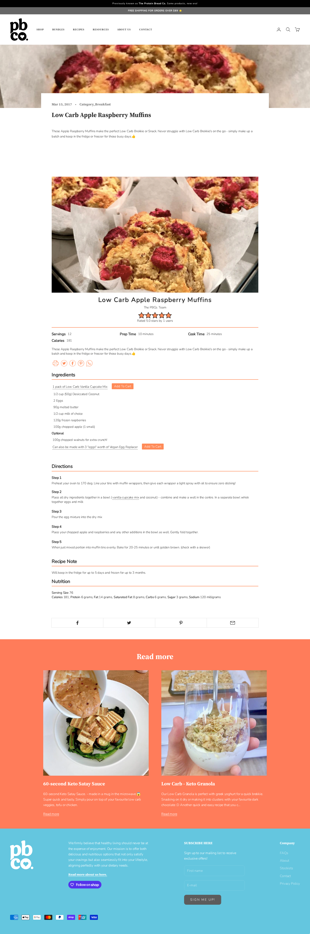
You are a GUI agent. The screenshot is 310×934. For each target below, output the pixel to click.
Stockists (286, 868)
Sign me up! (202, 900)
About (284, 860)
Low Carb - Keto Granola (188, 783)
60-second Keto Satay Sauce (74, 783)
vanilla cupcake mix (125, 497)
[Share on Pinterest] (181, 622)
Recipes (78, 29)
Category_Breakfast (95, 104)
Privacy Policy (290, 883)
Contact (145, 29)
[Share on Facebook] (77, 622)
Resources (101, 29)
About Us (124, 29)
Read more (51, 814)
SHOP (40, 29)
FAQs (284, 853)
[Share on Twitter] (129, 622)
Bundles (58, 29)
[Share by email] (232, 622)
